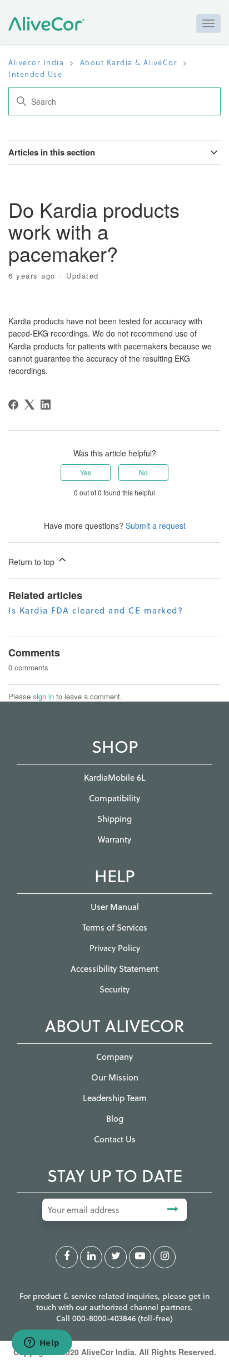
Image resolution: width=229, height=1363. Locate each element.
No (143, 472)
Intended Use (35, 74)
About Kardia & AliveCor (129, 62)
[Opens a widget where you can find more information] (41, 1343)
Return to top (32, 561)
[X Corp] (29, 405)
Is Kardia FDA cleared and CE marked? (95, 610)
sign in (43, 696)
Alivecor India (36, 62)
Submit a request (156, 525)
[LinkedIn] (46, 405)
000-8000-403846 (105, 1318)
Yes (85, 472)
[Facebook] (13, 405)
